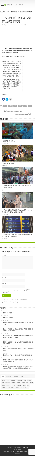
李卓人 (3, 385)
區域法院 (9, 385)
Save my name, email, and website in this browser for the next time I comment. (17, 291)
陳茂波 (31, 382)
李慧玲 (10, 106)
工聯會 (12, 388)
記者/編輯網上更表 (19, 447)
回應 (22, 376)
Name (4, 272)
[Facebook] (16, 449)
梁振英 (8, 380)
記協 (30, 106)
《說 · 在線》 (7, 25)
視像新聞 (6, 12)
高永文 (26, 388)
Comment (4, 255)
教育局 (17, 388)
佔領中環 (19, 385)
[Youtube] (18, 449)
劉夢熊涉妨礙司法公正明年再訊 (13, 110)
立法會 (3, 380)
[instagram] (20, 449)
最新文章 (16, 376)
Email (4, 278)
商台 (5, 106)
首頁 (1, 12)
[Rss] (14, 449)
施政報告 (8, 382)
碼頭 (15, 106)
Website (4, 283)
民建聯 (8, 388)
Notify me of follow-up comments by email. (15, 299)
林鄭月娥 (13, 380)
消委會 (24, 385)
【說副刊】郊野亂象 (8, 163)
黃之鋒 (22, 388)
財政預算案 (19, 380)
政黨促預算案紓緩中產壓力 (23, 114)
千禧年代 (13, 382)
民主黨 (13, 385)
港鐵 (25, 380)
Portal (26, 447)
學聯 (27, 382)
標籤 (3, 376)
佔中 (3, 382)
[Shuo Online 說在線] (17, 4)
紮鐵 (20, 106)
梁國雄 (23, 382)
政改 (28, 385)
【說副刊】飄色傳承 (8, 141)
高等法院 (29, 380)
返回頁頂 (4, 94)
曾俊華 (18, 382)
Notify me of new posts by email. (12, 302)
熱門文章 (8, 376)
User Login (10, 447)
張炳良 (3, 388)
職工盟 (25, 106)
